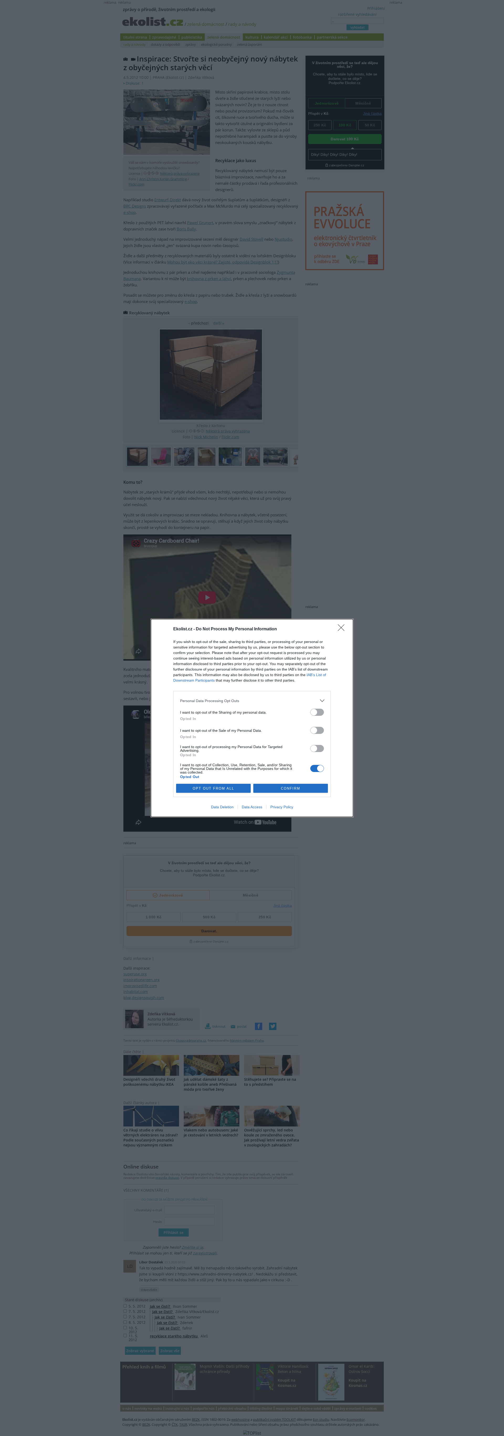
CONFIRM (290, 788)
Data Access (252, 807)
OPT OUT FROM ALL (213, 788)
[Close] (343, 629)
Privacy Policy (281, 807)
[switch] (317, 712)
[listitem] (252, 700)
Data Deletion (222, 807)
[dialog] (252, 718)
